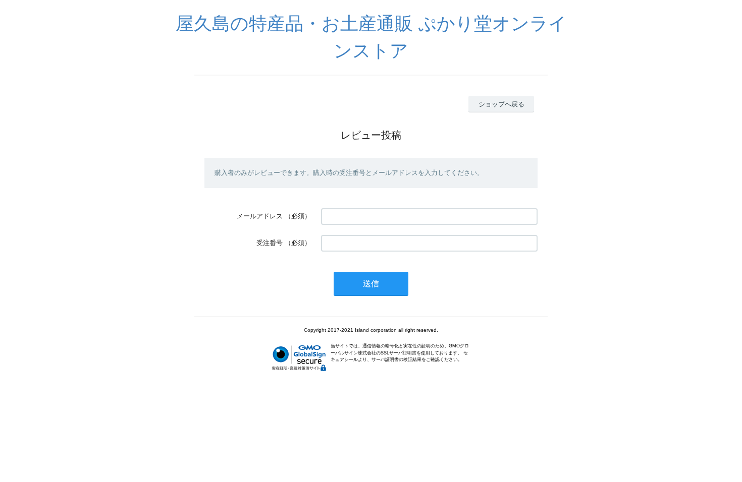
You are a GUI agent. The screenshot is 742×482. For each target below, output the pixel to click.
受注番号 (269, 243)
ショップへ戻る (501, 104)
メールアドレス (260, 216)
